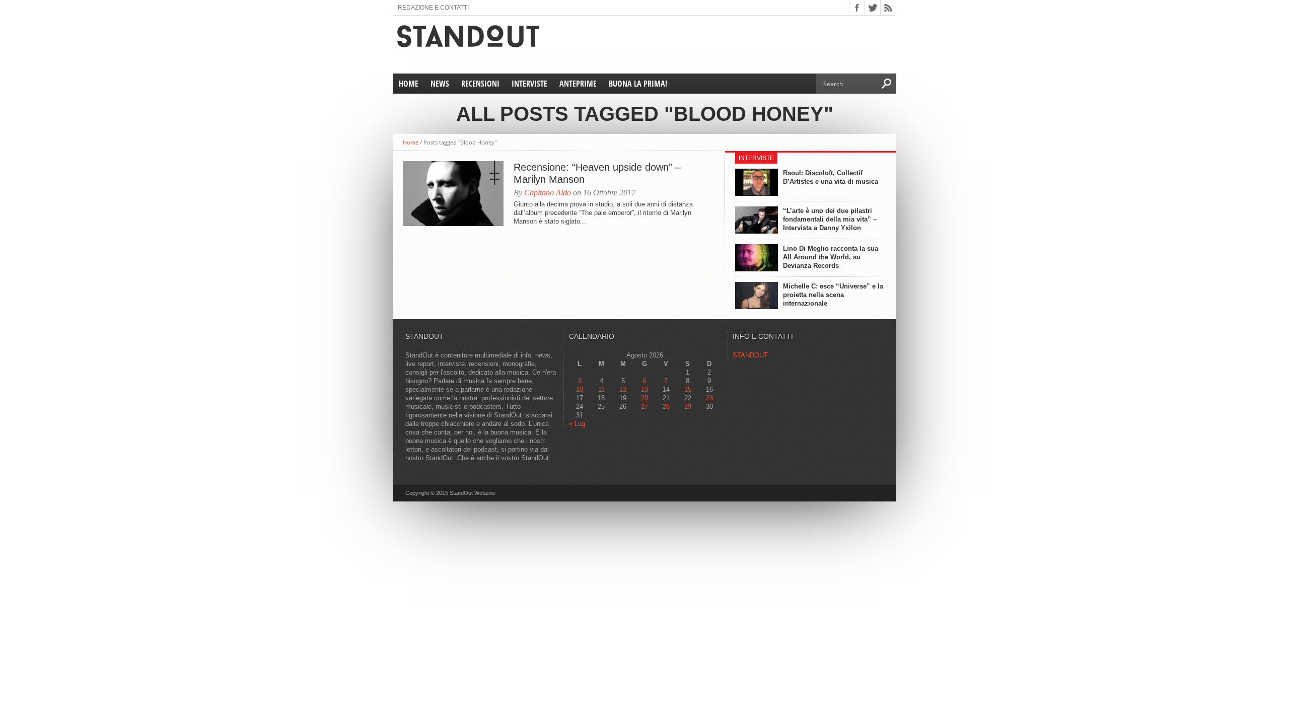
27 (644, 406)
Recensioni (480, 83)
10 (579, 389)
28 (666, 406)
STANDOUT (750, 355)
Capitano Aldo (547, 192)
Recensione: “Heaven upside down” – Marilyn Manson (597, 173)
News (440, 83)
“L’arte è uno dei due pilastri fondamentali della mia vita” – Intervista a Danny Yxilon (830, 219)
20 (644, 398)
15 (687, 389)
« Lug (577, 423)
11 (601, 389)
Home (408, 83)
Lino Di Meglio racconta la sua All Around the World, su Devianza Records (830, 257)
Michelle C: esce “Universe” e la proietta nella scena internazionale (833, 294)
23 (709, 398)
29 (687, 406)
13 (644, 389)
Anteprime (578, 83)
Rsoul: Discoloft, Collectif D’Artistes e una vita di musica (830, 177)
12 (622, 389)
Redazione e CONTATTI (433, 7)
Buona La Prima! (638, 83)
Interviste (529, 83)
